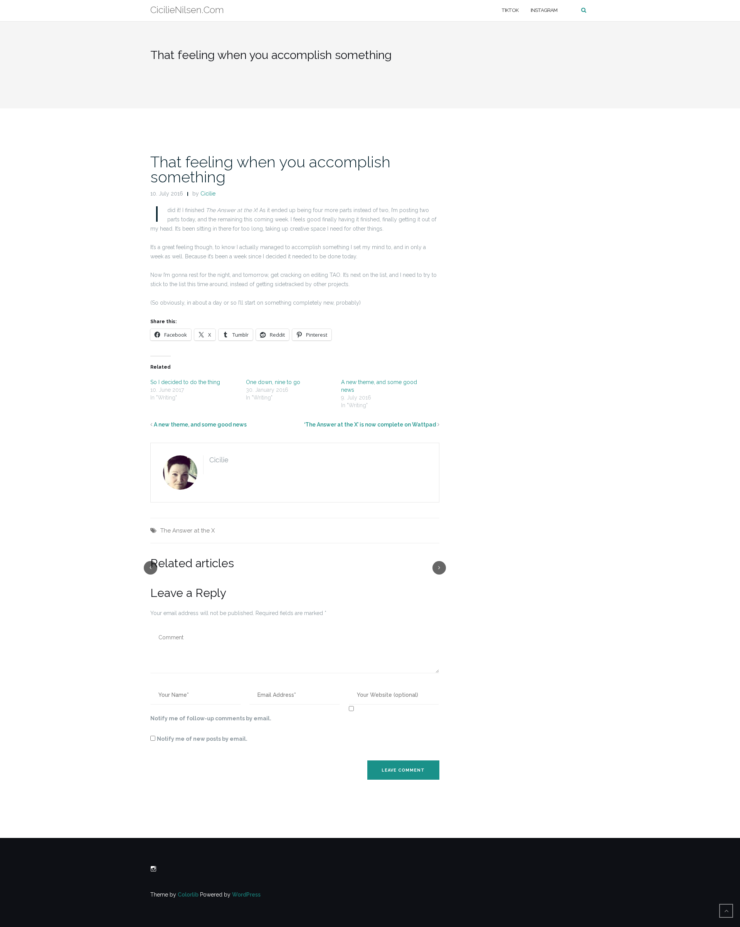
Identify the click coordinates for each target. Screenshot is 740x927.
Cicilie (207, 193)
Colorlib (188, 895)
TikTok (509, 10)
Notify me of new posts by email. (202, 739)
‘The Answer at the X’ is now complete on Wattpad (370, 424)
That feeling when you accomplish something (270, 169)
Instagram (544, 10)
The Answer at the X (187, 530)
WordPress (246, 895)
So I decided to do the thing (185, 382)
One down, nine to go (273, 382)
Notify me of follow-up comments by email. (210, 718)
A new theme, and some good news (200, 424)
